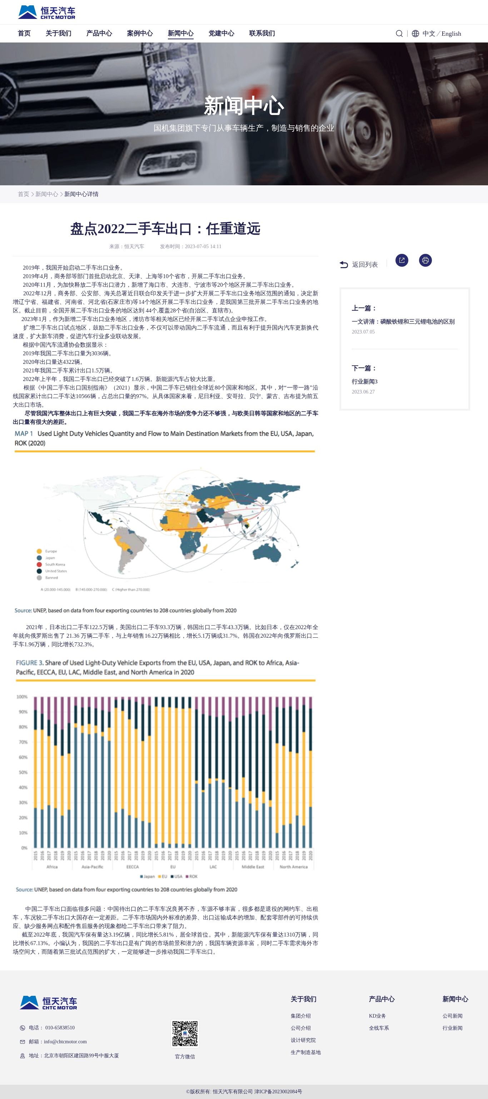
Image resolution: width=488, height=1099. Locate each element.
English (451, 33)
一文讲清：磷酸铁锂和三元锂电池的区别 (403, 321)
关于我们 (58, 33)
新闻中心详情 (81, 194)
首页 (24, 33)
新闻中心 (181, 33)
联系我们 (262, 33)
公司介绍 (301, 1028)
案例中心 (140, 33)
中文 (429, 33)
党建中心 (221, 33)
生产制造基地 (306, 1052)
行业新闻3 (365, 381)
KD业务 (377, 1016)
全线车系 (379, 1028)
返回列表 (365, 264)
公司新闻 (453, 1016)
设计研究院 (303, 1040)
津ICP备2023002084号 (278, 1091)
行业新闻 (453, 1028)
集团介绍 (301, 1016)
